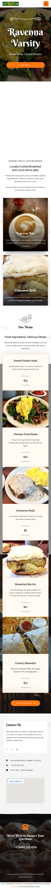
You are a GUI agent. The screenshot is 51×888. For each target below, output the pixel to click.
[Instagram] (12, 749)
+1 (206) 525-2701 (25, 847)
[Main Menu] (46, 3)
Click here (14, 887)
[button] (25, 65)
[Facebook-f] (7, 749)
